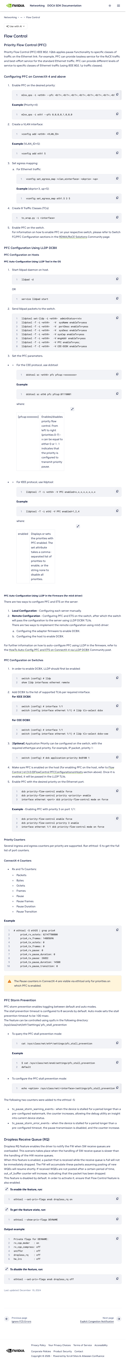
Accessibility (101, 1345)
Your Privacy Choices (59, 1345)
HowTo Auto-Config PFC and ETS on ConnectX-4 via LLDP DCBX (49, 649)
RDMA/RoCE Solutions (73, 236)
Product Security (63, 1351)
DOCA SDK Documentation (64, 5)
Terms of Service (82, 1345)
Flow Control (33, 17)
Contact (78, 1351)
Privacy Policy (38, 1345)
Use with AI (16, 26)
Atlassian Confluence (93, 1356)
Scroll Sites (72, 1356)
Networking (37, 5)
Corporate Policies (41, 1351)
